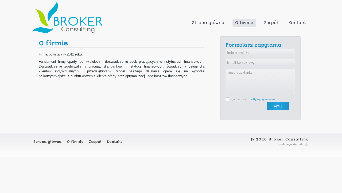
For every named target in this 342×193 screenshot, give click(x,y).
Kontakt (297, 22)
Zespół (271, 22)
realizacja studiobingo (294, 144)
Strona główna (208, 22)
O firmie (244, 22)
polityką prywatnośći (263, 99)
